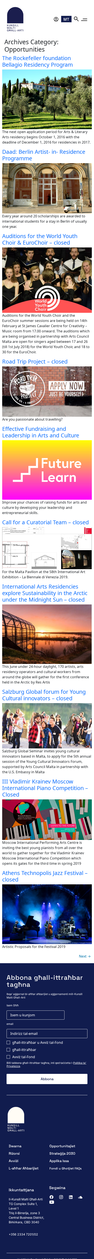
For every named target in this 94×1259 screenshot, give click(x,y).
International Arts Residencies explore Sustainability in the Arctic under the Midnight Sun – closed (44, 593)
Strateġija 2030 (62, 1153)
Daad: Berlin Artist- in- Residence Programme (43, 155)
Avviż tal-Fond (23, 1057)
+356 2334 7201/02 (23, 1234)
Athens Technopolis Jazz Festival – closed (45, 876)
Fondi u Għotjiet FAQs (65, 1168)
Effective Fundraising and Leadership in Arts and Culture (40, 432)
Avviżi (13, 1161)
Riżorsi (14, 1153)
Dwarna (15, 1146)
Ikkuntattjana (21, 1189)
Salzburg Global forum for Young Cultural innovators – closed (44, 695)
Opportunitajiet (62, 1146)
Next (85, 956)
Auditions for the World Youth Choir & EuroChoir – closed (39, 239)
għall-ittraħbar (24, 1049)
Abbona (47, 1079)
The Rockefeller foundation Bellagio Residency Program (37, 61)
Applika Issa (59, 1161)
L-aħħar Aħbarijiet (23, 1168)
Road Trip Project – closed (35, 361)
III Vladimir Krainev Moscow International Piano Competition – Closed (45, 788)
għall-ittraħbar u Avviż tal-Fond (37, 1042)
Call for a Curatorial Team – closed (45, 522)
